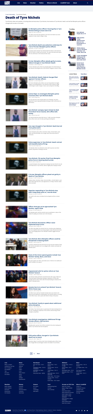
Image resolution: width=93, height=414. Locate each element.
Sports (20, 374)
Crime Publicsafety (10, 14)
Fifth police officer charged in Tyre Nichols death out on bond (43, 336)
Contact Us (78, 386)
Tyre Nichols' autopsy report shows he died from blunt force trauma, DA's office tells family (44, 111)
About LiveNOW (81, 384)
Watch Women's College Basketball (67, 399)
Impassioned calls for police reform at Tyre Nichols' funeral (44, 272)
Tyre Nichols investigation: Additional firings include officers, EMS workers (44, 320)
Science (35, 384)
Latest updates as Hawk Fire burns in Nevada (74, 84)
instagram (82, 411)
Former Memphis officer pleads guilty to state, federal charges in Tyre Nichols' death (45, 62)
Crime (20, 371)
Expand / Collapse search (87, 3)
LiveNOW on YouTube (9, 366)
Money (21, 384)
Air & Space (35, 386)
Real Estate (21, 393)
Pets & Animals (51, 389)
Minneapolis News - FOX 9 (68, 370)
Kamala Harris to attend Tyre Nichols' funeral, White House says (45, 288)
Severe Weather (8, 388)
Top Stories (21, 364)
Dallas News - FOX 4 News (53, 376)
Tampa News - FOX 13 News (53, 371)
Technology (35, 389)
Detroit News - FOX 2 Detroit (66, 368)
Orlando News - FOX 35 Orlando (53, 368)
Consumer (21, 391)
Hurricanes (7, 389)
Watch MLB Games (66, 391)
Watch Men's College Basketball (66, 396)
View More (84, 74)
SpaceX (34, 388)
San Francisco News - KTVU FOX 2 (81, 371)
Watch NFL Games (66, 386)
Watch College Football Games (67, 388)
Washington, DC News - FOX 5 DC (38, 371)
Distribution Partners (80, 388)
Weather (7, 384)
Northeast (36, 362)
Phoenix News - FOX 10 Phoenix (81, 365)
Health (20, 376)
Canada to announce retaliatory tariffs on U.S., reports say (73, 97)
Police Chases (22, 372)
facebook (79, 411)
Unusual (49, 388)
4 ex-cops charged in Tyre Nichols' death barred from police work (45, 127)
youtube (76, 411)
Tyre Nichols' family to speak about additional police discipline (45, 304)
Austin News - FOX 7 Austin (54, 380)
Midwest (64, 362)
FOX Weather (7, 369)
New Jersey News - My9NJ (39, 373)
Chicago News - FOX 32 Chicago (67, 365)
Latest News (73, 74)
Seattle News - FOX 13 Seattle (81, 374)
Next (38, 353)
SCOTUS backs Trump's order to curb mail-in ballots (74, 90)
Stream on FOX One (68, 384)
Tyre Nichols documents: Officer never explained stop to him (42, 223)
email (87, 411)
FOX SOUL (7, 372)
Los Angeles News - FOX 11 (81, 368)
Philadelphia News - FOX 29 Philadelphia (39, 368)
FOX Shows (7, 374)
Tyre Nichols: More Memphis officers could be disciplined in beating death (44, 239)
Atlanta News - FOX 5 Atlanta (52, 365)
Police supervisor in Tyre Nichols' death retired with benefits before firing (45, 143)
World (20, 368)
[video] (84, 78)
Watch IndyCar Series (66, 394)
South (49, 362)
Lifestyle (21, 377)
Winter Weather (8, 386)
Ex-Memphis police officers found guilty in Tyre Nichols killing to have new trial (45, 30)
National (21, 366)
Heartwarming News (52, 386)
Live (6, 362)
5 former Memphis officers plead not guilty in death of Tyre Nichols (44, 175)
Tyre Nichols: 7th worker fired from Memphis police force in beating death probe (44, 159)
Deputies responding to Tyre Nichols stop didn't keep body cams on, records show (43, 191)
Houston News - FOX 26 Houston (53, 378)
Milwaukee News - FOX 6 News (67, 372)
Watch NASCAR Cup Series (68, 392)
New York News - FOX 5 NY (38, 365)
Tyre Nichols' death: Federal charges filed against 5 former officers (43, 78)
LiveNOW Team (79, 389)
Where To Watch (8, 364)
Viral (49, 384)
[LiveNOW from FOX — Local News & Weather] (9, 3)
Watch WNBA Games (66, 401)
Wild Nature (35, 391)
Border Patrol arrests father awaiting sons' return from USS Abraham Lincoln (81, 65)
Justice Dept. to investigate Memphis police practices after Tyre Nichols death (44, 95)
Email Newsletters (80, 391)
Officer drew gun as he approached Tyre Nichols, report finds (43, 207)
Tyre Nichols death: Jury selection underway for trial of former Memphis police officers (45, 46)
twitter (85, 411)
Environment (7, 391)
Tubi (5, 371)
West (77, 362)
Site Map (78, 393)
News (20, 362)
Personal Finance (22, 389)
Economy (21, 386)
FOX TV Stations (8, 368)
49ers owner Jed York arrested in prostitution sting (74, 78)
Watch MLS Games (66, 403)
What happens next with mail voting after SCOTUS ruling (74, 104)
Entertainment (22, 379)
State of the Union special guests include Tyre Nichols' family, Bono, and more (45, 256)
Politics (20, 369)
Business (21, 388)
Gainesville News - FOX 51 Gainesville (53, 374)
